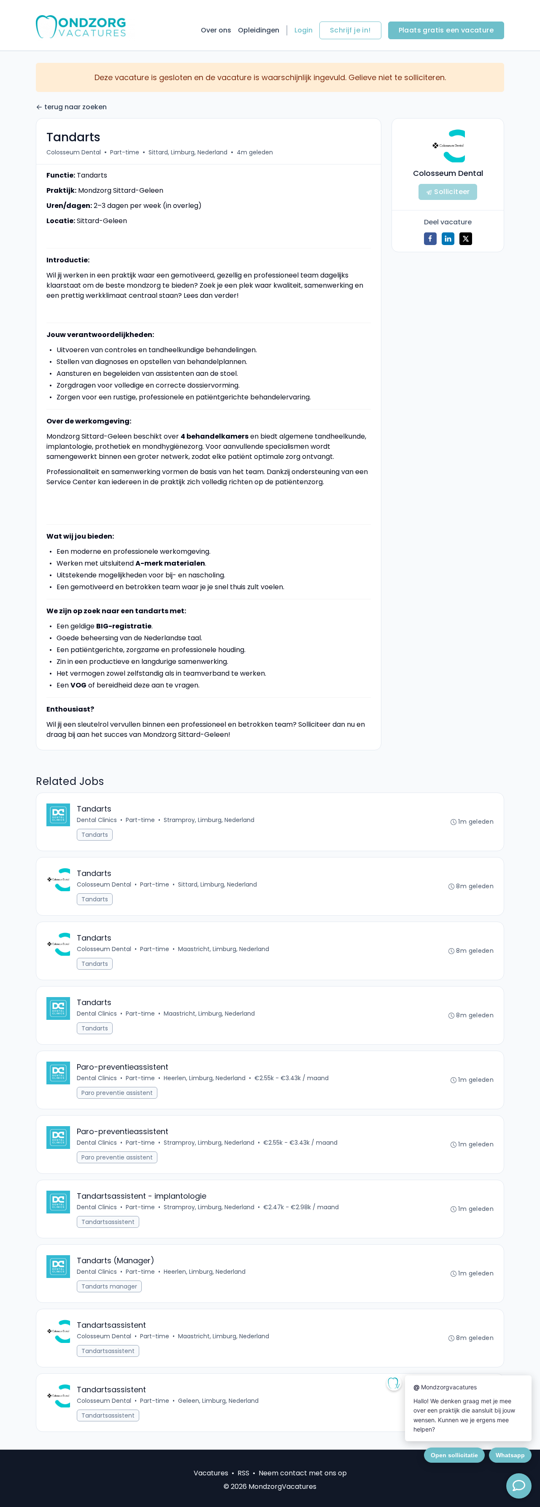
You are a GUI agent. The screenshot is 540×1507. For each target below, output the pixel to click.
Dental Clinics (97, 820)
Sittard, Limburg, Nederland (187, 152)
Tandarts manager (109, 1286)
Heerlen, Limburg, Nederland (205, 1078)
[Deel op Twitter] (465, 238)
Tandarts (94, 834)
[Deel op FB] (430, 238)
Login (303, 30)
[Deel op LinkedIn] (448, 238)
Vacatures (211, 1473)
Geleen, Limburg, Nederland (218, 1400)
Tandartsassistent (108, 1222)
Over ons (216, 30)
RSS (243, 1473)
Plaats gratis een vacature (446, 30)
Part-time (124, 152)
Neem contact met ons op (303, 1473)
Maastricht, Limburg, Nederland (223, 949)
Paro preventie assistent (117, 1093)
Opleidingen (258, 30)
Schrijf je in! (350, 30)
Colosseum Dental (73, 152)
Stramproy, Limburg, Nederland (209, 820)
